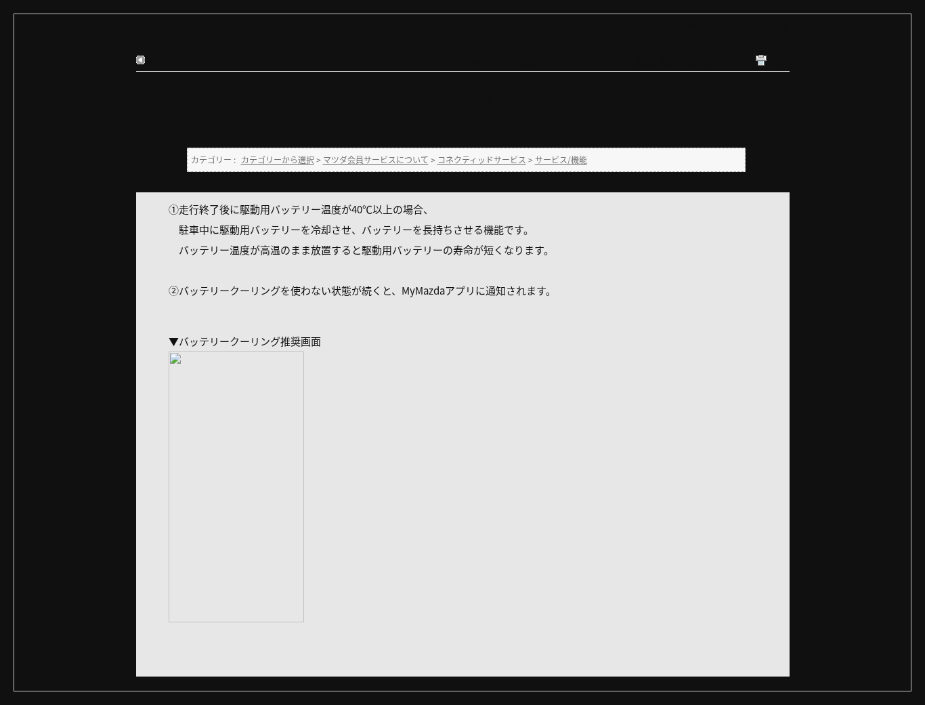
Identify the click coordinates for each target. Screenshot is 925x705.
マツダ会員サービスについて (274, 24)
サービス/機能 (466, 24)
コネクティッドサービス (383, 24)
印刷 (776, 61)
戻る (158, 60)
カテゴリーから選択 (172, 24)
